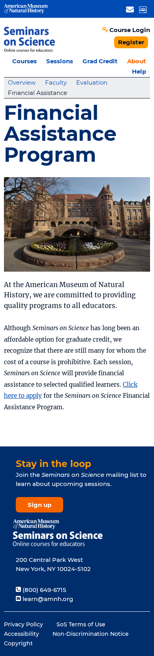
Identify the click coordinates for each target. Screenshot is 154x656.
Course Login (129, 30)
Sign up (39, 505)
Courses (24, 61)
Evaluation (91, 82)
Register (131, 42)
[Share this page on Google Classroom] (142, 9)
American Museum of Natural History (26, 9)
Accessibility (21, 633)
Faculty (56, 82)
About (136, 61)
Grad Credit (100, 61)
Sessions (59, 61)
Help (139, 71)
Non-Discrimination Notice (91, 633)
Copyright (18, 643)
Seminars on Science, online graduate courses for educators (29, 39)
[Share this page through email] (130, 9)
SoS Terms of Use (80, 624)
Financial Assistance (37, 92)
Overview (22, 82)
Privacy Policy (23, 624)
